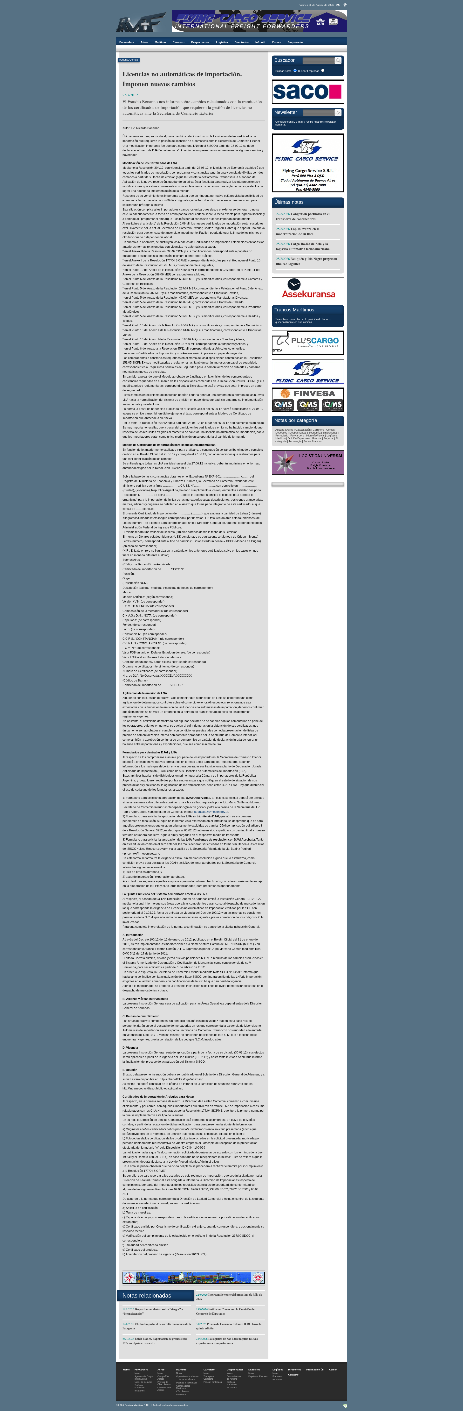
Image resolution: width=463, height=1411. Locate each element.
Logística (222, 42)
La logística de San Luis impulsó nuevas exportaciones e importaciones (227, 1341)
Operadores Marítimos (187, 1376)
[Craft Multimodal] (194, 1282)
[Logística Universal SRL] (308, 473)
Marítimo (160, 42)
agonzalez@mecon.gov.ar (211, 812)
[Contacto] (338, 5)
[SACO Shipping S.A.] (308, 103)
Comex (276, 42)
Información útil (315, 1369)
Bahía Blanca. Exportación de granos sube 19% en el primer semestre (155, 1341)
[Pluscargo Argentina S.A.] (308, 354)
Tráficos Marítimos (294, 309)
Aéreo (144, 42)
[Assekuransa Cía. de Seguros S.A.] (308, 300)
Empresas (277, 1376)
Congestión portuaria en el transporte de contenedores (303, 216)
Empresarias (295, 42)
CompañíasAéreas (163, 1377)
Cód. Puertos (183, 1391)
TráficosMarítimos (140, 1386)
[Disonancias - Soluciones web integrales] (344, 1407)
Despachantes (200, 42)
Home (126, 1369)
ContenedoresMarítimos (183, 1387)
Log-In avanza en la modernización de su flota (298, 231)
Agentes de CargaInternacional (144, 1377)
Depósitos (281, 432)
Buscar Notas (283, 71)
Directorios (242, 42)
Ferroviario (281, 435)
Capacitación (303, 429)
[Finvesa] (308, 411)
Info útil (260, 42)
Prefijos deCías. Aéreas (164, 1383)
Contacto (293, 1374)
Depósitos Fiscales (258, 1376)
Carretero (178, 42)
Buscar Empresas (308, 71)
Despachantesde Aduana (234, 1377)
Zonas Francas (313, 441)
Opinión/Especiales (299, 438)
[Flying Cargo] (259, 30)
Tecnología (295, 441)
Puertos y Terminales (186, 1383)
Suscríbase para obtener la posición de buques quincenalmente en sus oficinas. (303, 320)
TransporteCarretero (209, 1377)
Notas (138, 1373)
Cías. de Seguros (143, 1382)
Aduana (123, 59)
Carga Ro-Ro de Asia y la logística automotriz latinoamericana (303, 246)
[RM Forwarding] (141, 21)
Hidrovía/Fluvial (315, 435)
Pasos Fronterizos (213, 1382)
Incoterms (140, 1391)
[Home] (345, 5)
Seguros (329, 438)
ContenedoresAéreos (164, 1388)
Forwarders (126, 42)
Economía (314, 432)
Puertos (316, 438)
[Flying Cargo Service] (308, 193)
